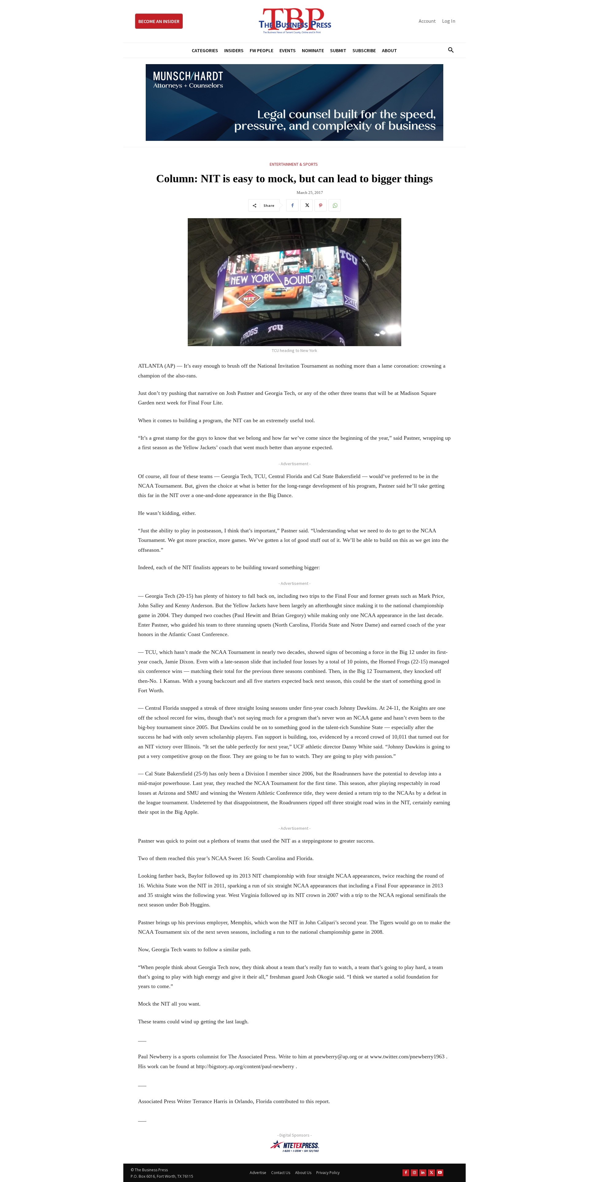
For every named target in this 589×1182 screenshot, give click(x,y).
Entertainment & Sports (294, 164)
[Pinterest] (320, 205)
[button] (448, 50)
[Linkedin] (422, 1172)
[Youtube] (440, 1172)
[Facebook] (292, 205)
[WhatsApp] (335, 205)
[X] (306, 205)
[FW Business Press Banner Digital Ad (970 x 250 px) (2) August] (294, 102)
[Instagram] (414, 1172)
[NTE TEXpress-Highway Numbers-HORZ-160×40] (294, 1146)
